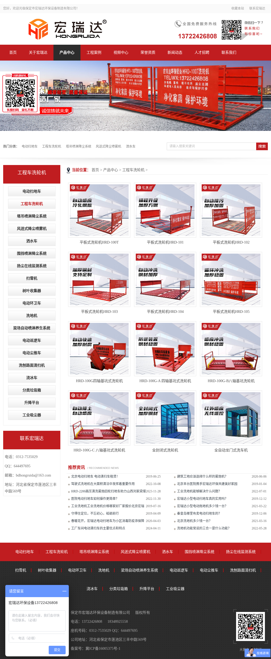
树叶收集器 (31, 291)
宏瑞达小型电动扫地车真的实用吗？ (202, 499)
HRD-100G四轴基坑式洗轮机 (99, 381)
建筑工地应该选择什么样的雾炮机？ (202, 476)
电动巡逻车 (31, 340)
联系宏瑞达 (257, 8)
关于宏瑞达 (38, 52)
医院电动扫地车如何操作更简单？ (95, 499)
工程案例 (94, 52)
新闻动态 (175, 52)
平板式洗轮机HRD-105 (231, 312)
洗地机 (31, 316)
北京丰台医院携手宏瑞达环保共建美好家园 (207, 484)
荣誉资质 (148, 52)
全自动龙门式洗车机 (231, 450)
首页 (13, 52)
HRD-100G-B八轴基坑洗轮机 (231, 381)
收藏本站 (237, 8)
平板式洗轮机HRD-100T (99, 242)
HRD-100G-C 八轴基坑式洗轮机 (99, 450)
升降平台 (31, 403)
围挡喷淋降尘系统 (32, 253)
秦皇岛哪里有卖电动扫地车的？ (199, 513)
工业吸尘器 (31, 415)
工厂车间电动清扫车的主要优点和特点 (98, 528)
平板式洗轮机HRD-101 (165, 242)
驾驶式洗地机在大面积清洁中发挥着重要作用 (103, 484)
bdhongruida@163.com (33, 475)
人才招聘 (202, 52)
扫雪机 (31, 278)
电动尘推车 (31, 353)
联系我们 (229, 52)
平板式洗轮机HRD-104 (165, 312)
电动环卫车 (31, 303)
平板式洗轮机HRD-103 (99, 312)
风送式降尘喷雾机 (108, 146)
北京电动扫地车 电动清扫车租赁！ (95, 476)
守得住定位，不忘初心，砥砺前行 (95, 513)
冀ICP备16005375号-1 (102, 649)
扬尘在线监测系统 (32, 266)
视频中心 (121, 52)
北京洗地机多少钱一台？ (194, 521)
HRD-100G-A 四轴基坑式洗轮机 (165, 381)
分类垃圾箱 (31, 390)
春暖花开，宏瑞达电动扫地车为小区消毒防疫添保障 (107, 521)
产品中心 (67, 52)
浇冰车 (31, 378)
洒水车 (131, 146)
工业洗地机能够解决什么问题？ (199, 491)
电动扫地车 (30, 146)
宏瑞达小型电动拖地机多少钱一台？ (202, 506)
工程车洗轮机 (51, 146)
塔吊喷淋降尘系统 (78, 146)
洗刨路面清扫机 (32, 365)
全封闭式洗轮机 (165, 450)
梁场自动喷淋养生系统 (31, 328)
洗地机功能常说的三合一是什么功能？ (204, 528)
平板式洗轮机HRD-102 (231, 242)
